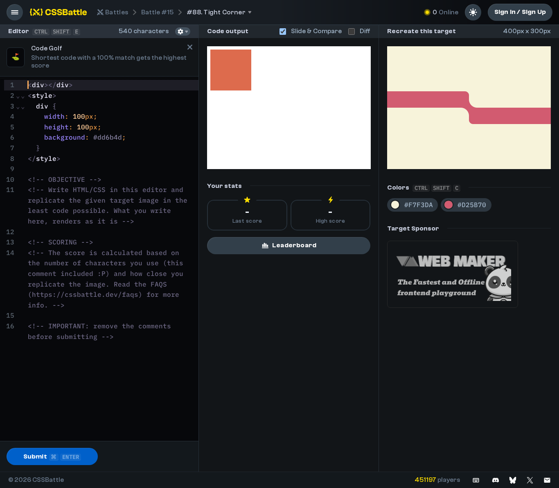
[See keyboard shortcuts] (476, 480)
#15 (157, 12)
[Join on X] (530, 480)
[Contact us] (547, 480)
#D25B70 (472, 205)
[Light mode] (473, 12)
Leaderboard (294, 245)
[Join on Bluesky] (512, 480)
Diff (365, 31)
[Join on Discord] (495, 480)
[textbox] (111, 259)
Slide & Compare (316, 31)
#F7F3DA (418, 205)
